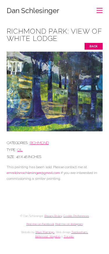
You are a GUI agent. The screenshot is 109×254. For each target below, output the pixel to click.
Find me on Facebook (40, 224)
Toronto (69, 236)
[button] (100, 8)
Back (94, 46)
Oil (20, 150)
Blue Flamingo (44, 232)
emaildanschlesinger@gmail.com (33, 173)
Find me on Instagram (69, 224)
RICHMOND (39, 143)
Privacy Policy (53, 215)
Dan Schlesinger (33, 10)
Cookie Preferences (76, 215)
